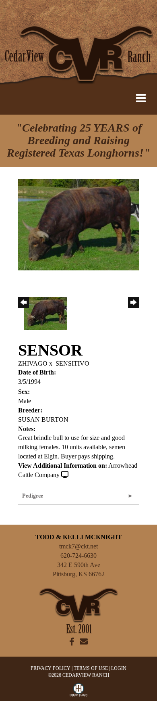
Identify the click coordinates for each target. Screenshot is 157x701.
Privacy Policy (50, 668)
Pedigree (32, 496)
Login (118, 668)
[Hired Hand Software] (79, 692)
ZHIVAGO (33, 363)
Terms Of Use (91, 668)
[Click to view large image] (78, 224)
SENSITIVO (72, 363)
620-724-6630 (78, 555)
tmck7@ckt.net (78, 546)
